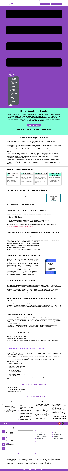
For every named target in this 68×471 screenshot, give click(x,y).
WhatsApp (8, 437)
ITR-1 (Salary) (14, 78)
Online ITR (11, 75)
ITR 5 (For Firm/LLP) (13, 87)
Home (10, 71)
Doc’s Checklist (12, 72)
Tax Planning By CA (14, 99)
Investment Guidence (13, 97)
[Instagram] (63, 423)
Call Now (7, 430)
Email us (7, 443)
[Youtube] (59, 423)
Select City (11, 105)
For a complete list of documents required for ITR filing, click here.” (20, 226)
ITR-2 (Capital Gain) (13, 80)
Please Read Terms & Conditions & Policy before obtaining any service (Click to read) (34, 466)
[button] (34, 38)
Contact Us (11, 106)
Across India (8, 447)
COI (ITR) (13, 76)
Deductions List (12, 74)
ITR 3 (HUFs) (14, 82)
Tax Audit (13, 101)
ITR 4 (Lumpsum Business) (14, 84)
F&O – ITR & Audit (13, 103)
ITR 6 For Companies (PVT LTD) (13, 90)
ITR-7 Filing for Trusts (14, 94)
